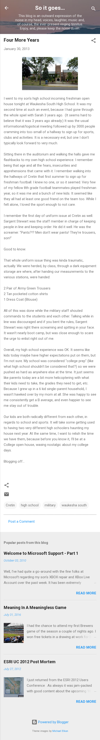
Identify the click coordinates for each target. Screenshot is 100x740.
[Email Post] (6, 496)
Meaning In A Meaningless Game (35, 607)
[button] (93, 41)
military (50, 505)
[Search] (93, 9)
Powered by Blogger (53, 722)
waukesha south (74, 505)
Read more (86, 593)
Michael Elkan (60, 731)
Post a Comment (21, 521)
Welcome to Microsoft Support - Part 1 (41, 553)
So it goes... (50, 8)
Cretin (10, 505)
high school (30, 505)
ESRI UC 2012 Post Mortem (30, 661)
